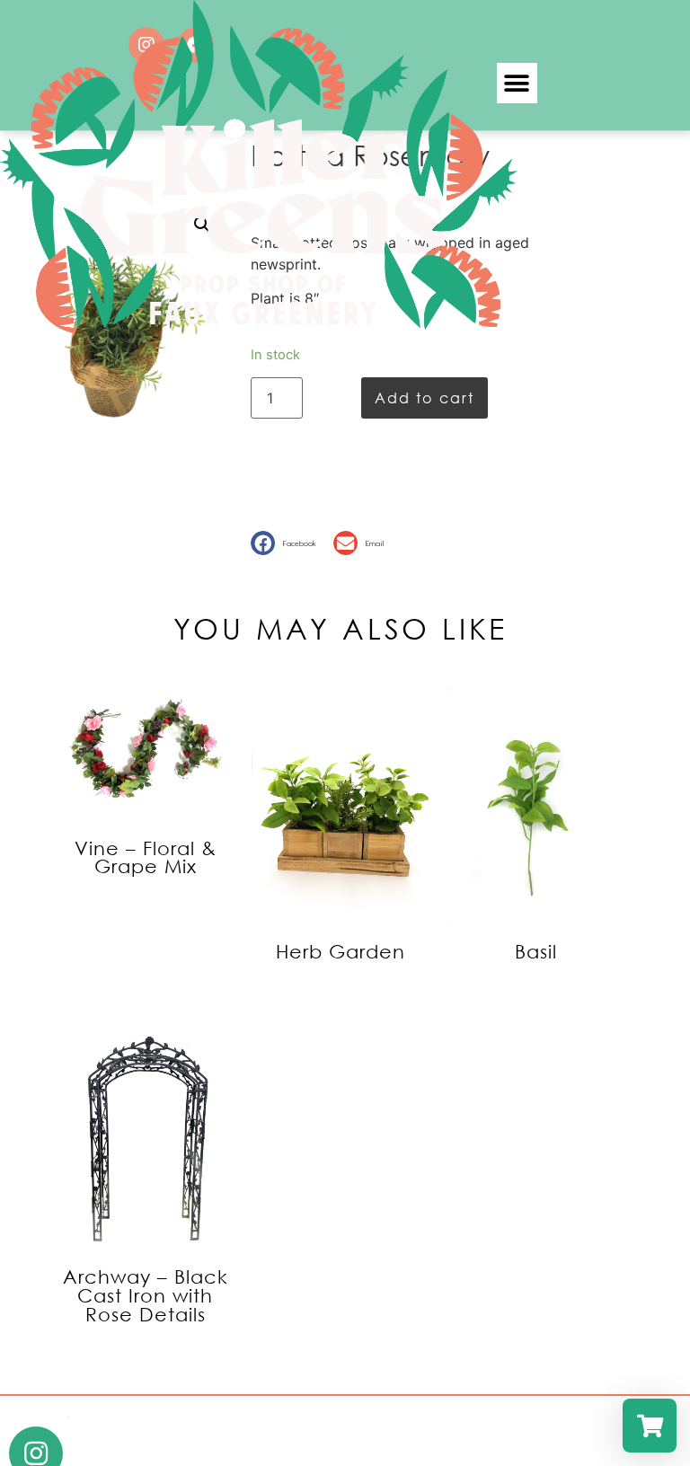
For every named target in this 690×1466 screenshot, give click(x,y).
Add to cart (424, 397)
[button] (287, 543)
